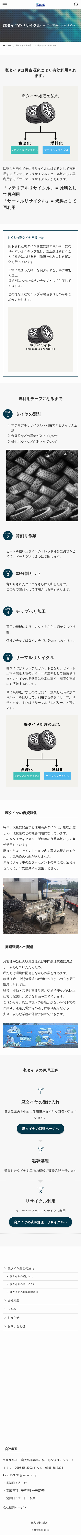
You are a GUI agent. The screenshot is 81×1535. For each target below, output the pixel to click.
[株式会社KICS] (40, 4)
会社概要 (13, 1300)
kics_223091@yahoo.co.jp (20, 1475)
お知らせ (13, 1317)
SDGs (12, 1309)
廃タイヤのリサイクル (22, 1284)
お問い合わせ (16, 1326)
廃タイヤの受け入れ (21, 1276)
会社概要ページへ (15, 1507)
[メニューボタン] (4, 4)
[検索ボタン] (76, 4)
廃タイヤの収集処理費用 (24, 1292)
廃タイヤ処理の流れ (21, 1268)
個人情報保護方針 (40, 1522)
